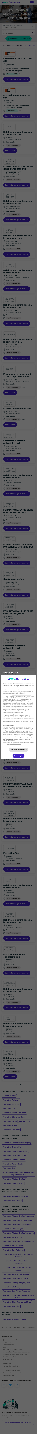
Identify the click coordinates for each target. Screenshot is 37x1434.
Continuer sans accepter (9, 672)
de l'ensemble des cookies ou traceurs (21, 695)
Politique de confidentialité (27, 742)
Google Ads (5, 728)
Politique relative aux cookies (14, 744)
